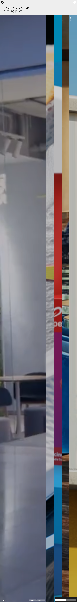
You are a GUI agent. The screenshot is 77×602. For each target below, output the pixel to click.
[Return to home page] (2, 2)
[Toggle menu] (74, 2)
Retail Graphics (40, 600)
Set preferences (71, 600)
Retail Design (32, 600)
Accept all (60, 600)
